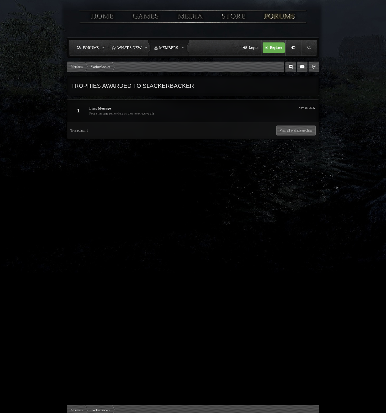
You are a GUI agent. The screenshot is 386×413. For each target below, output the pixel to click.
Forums (91, 48)
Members (168, 48)
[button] (103, 48)
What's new (129, 48)
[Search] (309, 48)
